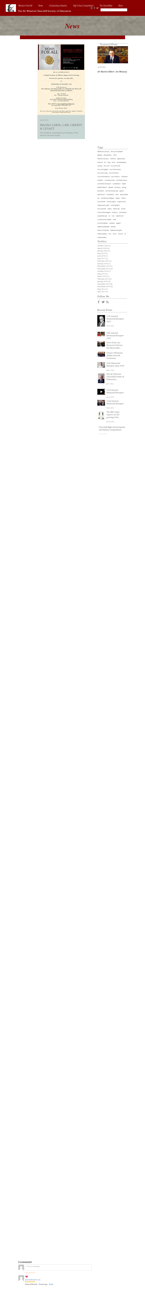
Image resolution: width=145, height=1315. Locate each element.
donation (117, 187)
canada (99, 166)
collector (100, 180)
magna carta (121, 201)
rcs (109, 216)
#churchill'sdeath (117, 151)
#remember (108, 155)
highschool (101, 194)
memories (116, 209)
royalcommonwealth (104, 219)
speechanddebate (103, 227)
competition (117, 184)
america (100, 162)
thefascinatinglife (116, 230)
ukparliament (101, 237)
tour (109, 234)
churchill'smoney (115, 169)
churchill (106, 166)
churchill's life (115, 166)
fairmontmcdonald (111, 191)
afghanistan (121, 159)
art (105, 162)
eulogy (124, 187)
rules (114, 219)
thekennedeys (102, 234)
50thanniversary (103, 159)
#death (99, 155)
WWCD (113, 159)
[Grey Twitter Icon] (97, 8)
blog (109, 162)
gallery (122, 191)
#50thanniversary (103, 151)
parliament (122, 212)
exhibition (100, 191)
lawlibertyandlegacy (108, 198)
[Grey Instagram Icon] (91, 8)
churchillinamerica (103, 176)
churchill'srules (102, 173)
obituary (115, 212)
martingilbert (115, 205)
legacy (118, 198)
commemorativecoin (104, 184)
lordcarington (111, 201)
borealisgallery (122, 162)
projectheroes (102, 216)
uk (125, 234)
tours (115, 234)
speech (118, 223)
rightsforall (119, 216)
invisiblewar (110, 194)
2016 (115, 155)
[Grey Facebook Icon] (94, 8)
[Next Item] (124, 55)
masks (109, 209)
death (124, 184)
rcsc (113, 216)
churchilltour (115, 176)
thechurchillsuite (103, 230)
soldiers (112, 223)
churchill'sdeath (102, 169)
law (98, 198)
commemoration (121, 180)
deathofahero (102, 187)
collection (124, 176)
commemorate (110, 180)
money (123, 209)
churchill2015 (113, 173)
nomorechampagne (104, 212)
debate (110, 187)
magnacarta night (103, 205)
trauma (120, 234)
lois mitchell (101, 201)
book (113, 162)
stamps (113, 227)
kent (117, 194)
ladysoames (124, 194)
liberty (123, 198)
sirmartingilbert (102, 223)
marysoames (101, 209)
